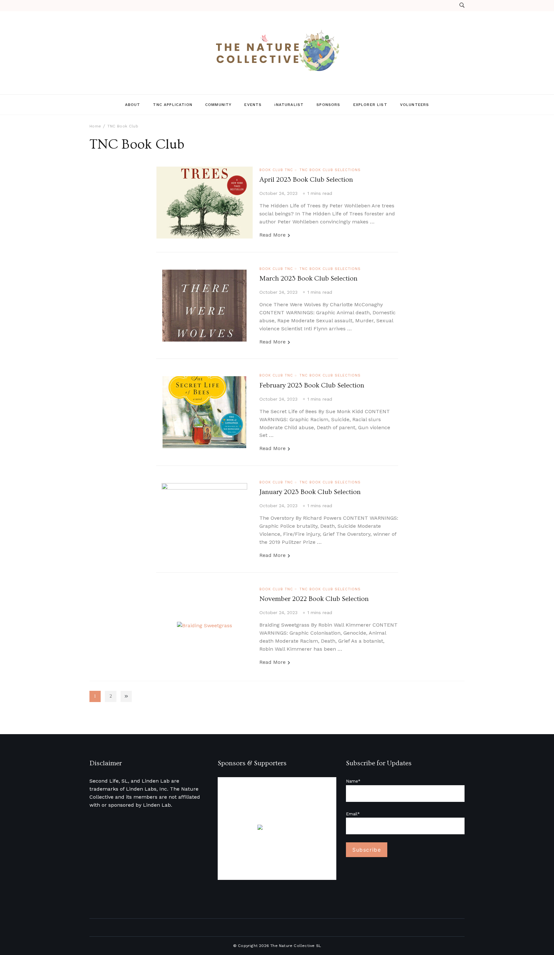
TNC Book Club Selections (330, 170)
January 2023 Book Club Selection (310, 492)
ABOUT (132, 104)
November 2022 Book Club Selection (314, 599)
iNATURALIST (289, 104)
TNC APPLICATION (172, 104)
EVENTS (253, 104)
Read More (272, 235)
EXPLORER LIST (370, 104)
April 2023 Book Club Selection (306, 180)
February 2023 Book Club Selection (311, 385)
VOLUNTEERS (414, 104)
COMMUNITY (218, 104)
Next (126, 696)
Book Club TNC (276, 170)
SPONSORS (328, 104)
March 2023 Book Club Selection (308, 278)
